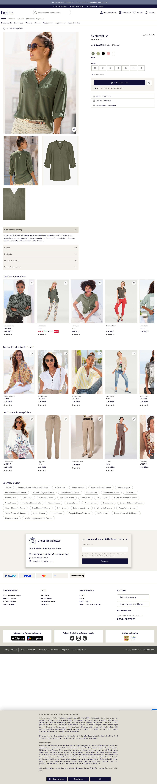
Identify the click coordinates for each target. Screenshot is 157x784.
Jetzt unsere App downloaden (27, 633)
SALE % (21, 18)
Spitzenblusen (39, 513)
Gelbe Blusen (10, 503)
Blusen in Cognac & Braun (43, 492)
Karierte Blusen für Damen (15, 492)
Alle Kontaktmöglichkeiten (132, 604)
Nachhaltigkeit (85, 601)
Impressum (55, 650)
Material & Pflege (9, 601)
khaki (93, 57)
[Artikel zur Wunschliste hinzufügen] (149, 82)
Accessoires (47, 23)
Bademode (18, 23)
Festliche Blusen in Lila (32, 503)
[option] (93, 53)
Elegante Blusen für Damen (79, 513)
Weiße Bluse (60, 487)
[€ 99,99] (87, 437)
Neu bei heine (46, 598)
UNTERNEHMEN (86, 590)
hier (91, 729)
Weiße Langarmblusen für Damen (38, 518)
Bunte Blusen (10, 498)
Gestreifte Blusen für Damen (125, 498)
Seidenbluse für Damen (70, 492)
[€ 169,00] (121, 437)
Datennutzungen (106, 718)
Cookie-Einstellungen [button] (79, 650)
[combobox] (56, 12)
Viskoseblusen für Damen (15, 508)
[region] (78, 747)
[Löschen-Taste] (69, 12)
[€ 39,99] (19, 372)
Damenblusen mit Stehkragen (126, 513)
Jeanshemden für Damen (101, 487)
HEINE (44, 590)
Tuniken (8, 487)
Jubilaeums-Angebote (35, 18)
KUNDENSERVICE (11, 590)
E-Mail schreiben (128, 598)
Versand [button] (116, 45)
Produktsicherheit (11, 260)
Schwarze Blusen (46, 498)
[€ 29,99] (53, 372)
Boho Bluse (61, 508)
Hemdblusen (57, 513)
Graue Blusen (72, 503)
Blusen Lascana (11, 518)
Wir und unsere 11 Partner (48, 718)
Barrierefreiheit (43, 650)
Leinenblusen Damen (81, 508)
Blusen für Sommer (104, 508)
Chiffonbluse (102, 513)
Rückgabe (8, 254)
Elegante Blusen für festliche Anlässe (33, 487)
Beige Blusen (102, 498)
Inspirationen (60, 23)
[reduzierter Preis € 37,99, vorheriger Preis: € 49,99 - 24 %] (53, 301)
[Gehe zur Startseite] (7, 12)
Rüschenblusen (54, 503)
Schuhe (37, 23)
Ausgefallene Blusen (127, 508)
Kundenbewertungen (12, 267)
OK (100, 779)
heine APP (45, 604)
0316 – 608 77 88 (126, 619)
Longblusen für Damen (41, 508)
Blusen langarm (124, 487)
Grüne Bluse (27, 498)
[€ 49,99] (19, 301)
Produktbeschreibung (13, 230)
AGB (22, 650)
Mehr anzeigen (110, 556)
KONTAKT (121, 590)
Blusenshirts (108, 503)
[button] (3, 28)
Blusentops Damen (111, 492)
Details (7, 248)
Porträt (82, 595)
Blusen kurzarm (78, 487)
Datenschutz (31, 650)
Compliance (65, 650)
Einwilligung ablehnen (56, 779)
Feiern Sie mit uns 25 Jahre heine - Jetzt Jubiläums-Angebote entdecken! (78, 2)
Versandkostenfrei (48, 601)
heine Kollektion (74, 23)
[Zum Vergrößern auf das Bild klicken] (74, 129)
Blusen (20, 28)
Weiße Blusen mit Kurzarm (15, 513)
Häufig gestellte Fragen (12, 595)
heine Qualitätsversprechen (90, 604)
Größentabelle (99, 74)
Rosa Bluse (85, 498)
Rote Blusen (130, 492)
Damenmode (6, 23)
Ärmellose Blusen (67, 498)
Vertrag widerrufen (10, 650)
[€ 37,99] (87, 301)
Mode (3, 18)
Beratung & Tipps (10, 598)
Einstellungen (78, 779)
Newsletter (45, 595)
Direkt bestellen (9, 604)
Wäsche (29, 23)
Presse (81, 598)
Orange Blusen (90, 503)
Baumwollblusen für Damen (131, 503)
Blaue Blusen (91, 492)
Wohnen (11, 18)
